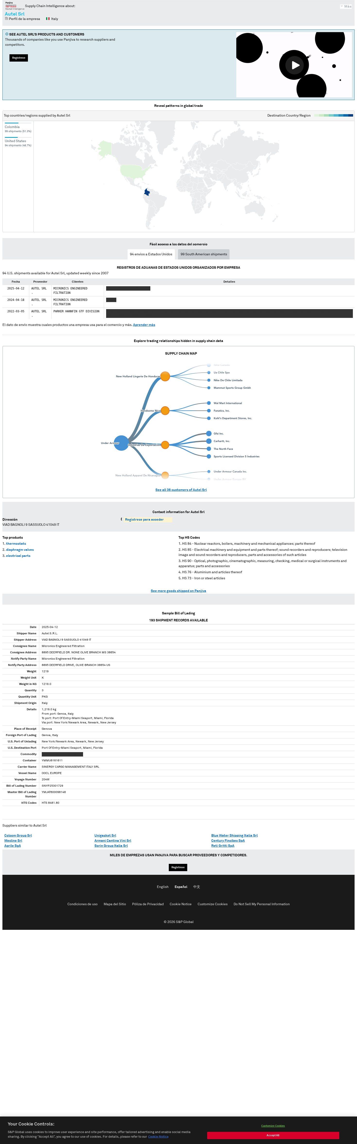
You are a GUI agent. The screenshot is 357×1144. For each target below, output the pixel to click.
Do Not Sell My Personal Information (262, 904)
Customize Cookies (213, 904)
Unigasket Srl (105, 835)
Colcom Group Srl (18, 835)
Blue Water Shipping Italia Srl (234, 835)
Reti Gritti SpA (222, 846)
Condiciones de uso (83, 904)
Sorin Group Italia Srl (111, 846)
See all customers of (181, 490)
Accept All (273, 1135)
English (163, 887)
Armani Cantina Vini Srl (112, 840)
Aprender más (144, 325)
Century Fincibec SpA (228, 840)
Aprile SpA (12, 846)
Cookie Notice (181, 904)
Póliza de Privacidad (148, 904)
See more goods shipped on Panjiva (178, 591)
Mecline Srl (13, 840)
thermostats (16, 543)
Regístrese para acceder (144, 519)
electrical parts (18, 556)
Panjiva (15, 6)
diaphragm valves (20, 550)
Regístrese (18, 57)
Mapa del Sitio (115, 904)
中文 (196, 887)
